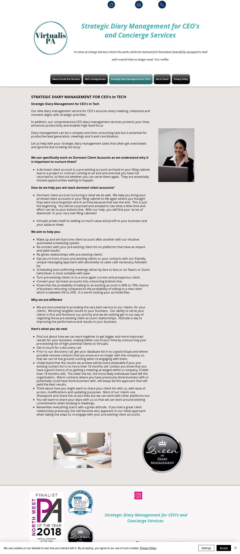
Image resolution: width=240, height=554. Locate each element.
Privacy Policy (148, 548)
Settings (206, 548)
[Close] (235, 548)
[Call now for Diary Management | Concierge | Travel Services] (162, 4)
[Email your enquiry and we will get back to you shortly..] (139, 4)
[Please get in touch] (111, 4)
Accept (224, 548)
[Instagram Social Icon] (138, 495)
